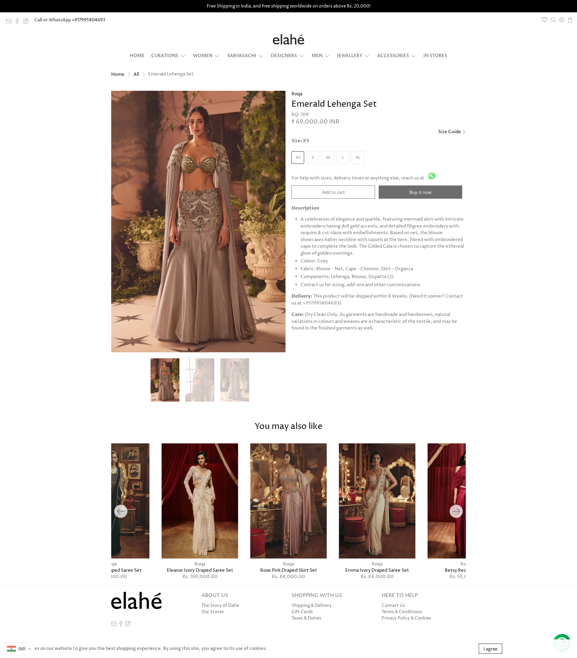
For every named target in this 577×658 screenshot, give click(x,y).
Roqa (297, 94)
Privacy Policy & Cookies (406, 618)
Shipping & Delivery (312, 605)
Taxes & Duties (306, 618)
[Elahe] (288, 39)
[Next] (456, 511)
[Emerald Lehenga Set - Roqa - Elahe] (198, 221)
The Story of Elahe (220, 605)
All (136, 74)
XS (298, 157)
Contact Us (393, 605)
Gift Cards (302, 612)
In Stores (435, 56)
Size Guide (450, 132)
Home (137, 56)
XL (358, 157)
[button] (276, 100)
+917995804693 (88, 20)
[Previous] (120, 511)
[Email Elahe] (10, 22)
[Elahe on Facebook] (18, 22)
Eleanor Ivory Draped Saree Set (200, 570)
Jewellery (349, 56)
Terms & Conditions (402, 612)
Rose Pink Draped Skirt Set (288, 570)
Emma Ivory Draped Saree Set (377, 570)
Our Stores (212, 612)
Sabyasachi (241, 56)
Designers (284, 56)
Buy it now (420, 192)
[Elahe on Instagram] (27, 22)
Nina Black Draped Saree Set (111, 570)
